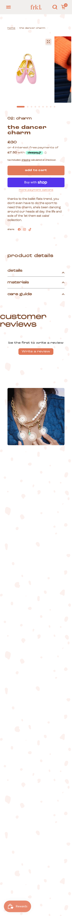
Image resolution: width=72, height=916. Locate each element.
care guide (19, 294)
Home (11, 28)
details (14, 271)
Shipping (26, 160)
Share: (11, 229)
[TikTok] (30, 229)
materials (18, 282)
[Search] (54, 7)
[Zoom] (48, 41)
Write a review (36, 351)
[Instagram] (24, 229)
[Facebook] (19, 229)
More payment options (36, 190)
